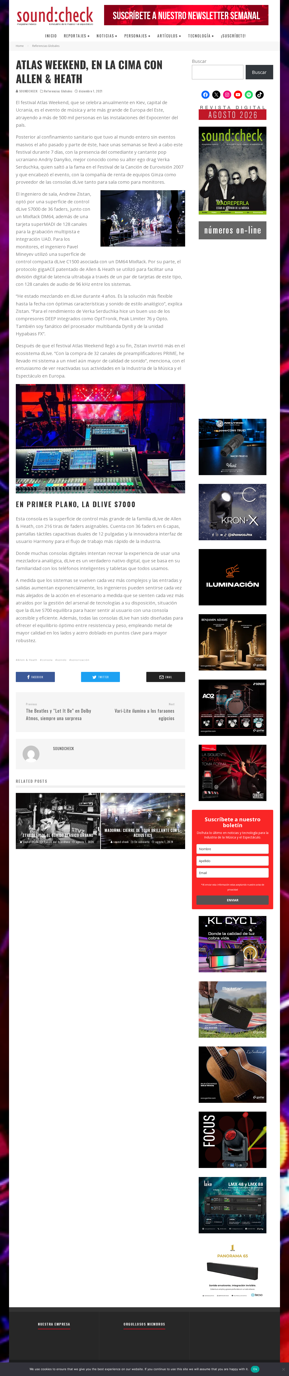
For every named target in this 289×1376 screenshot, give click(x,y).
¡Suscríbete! (233, 36)
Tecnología (199, 36)
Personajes (135, 36)
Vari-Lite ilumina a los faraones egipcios (145, 711)
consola (47, 660)
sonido (62, 660)
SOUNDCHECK (28, 91)
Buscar (199, 61)
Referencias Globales (58, 91)
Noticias (105, 36)
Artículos (167, 36)
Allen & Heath (27, 660)
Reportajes (75, 36)
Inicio (51, 36)
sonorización (80, 660)
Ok (255, 1369)
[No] (283, 1369)
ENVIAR (232, 900)
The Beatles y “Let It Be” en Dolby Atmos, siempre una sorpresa (58, 711)
